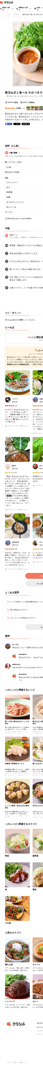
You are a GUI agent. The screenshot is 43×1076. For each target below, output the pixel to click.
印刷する (26, 124)
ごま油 (8, 167)
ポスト (18, 124)
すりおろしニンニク (15, 202)
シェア (9, 124)
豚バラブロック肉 (13, 162)
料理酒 (9, 192)
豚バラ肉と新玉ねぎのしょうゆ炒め (17, 722)
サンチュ (9, 212)
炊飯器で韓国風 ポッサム (14, 763)
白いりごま (11, 207)
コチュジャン (12, 182)
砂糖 (8, 197)
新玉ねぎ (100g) (12, 172)
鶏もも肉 (9, 964)
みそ (8, 187)
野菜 (7, 856)
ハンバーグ (10, 1001)
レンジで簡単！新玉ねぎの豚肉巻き (17, 807)
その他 (8, 923)
